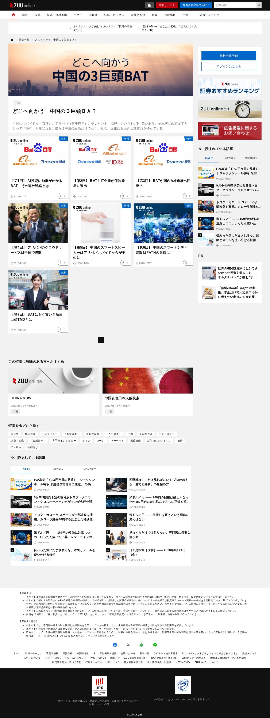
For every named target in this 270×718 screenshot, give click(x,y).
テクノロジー (167, 433)
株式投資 (30, 433)
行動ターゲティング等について (102, 662)
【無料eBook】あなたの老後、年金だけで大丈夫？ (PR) (169, 28)
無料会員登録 (229, 55)
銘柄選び (32, 447)
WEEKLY (58, 469)
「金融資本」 (38, 440)
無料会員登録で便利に (196, 5)
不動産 (93, 14)
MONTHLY (90, 469)
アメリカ (16, 447)
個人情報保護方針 (133, 662)
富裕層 (15, 433)
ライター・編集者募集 (166, 653)
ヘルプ (214, 662)
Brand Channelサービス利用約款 (228, 658)
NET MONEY (183, 662)
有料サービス (167, 5)
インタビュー (50, 433)
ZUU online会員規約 (135, 658)
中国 (17, 102)
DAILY (26, 469)
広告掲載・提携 (108, 653)
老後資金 (135, 440)
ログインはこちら (229, 66)
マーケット (117, 440)
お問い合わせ (128, 653)
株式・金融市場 (57, 14)
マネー (78, 14)
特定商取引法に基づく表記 (66, 662)
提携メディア (249, 653)
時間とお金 (138, 14)
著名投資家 (92, 433)
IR (94, 653)
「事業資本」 (72, 433)
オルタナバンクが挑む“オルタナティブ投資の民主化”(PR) (102, 28)
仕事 (155, 14)
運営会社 (67, 653)
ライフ (86, 440)
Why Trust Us (98, 658)
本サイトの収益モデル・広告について (65, 658)
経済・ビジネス (114, 14)
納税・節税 (17, 440)
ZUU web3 (201, 662)
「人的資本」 (113, 433)
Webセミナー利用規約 (194, 658)
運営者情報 (52, 653)
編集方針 (115, 658)
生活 (185, 14)
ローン (101, 440)
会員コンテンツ (209, 14)
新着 (25, 14)
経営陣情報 (83, 653)
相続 (179, 440)
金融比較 (170, 14)
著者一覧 (144, 653)
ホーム (17, 653)
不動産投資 (146, 433)
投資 (37, 14)
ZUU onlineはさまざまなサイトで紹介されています (210, 653)
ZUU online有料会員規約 (164, 658)
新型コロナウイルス (159, 440)
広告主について (32, 658)
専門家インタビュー (64, 440)
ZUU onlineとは (33, 653)
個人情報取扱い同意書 (159, 662)
